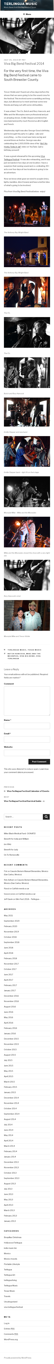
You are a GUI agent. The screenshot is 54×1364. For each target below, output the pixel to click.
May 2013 (8, 1199)
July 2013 (8, 1189)
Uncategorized (10, 1302)
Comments (11, 1334)
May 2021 (8, 915)
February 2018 (10, 958)
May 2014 (8, 1135)
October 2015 (10, 1049)
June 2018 (8, 948)
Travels (7, 1296)
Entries (9, 1329)
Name (7, 720)
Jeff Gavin (8, 899)
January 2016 (10, 1033)
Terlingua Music (20, 4)
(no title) (7, 844)
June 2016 (8, 1012)
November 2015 (11, 1044)
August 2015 (10, 1055)
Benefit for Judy (11, 849)
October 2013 (10, 1173)
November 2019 (11, 932)
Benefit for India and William (16, 839)
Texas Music (35, 650)
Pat (24, 60)
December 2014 (11, 1098)
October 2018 (10, 937)
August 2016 (10, 1007)
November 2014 (11, 1103)
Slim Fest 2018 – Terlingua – (28, 899)
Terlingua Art (9, 1275)
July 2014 (8, 1124)
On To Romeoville (11, 855)
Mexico (7, 1253)
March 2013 (9, 1210)
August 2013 (10, 1183)
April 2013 (8, 1205)
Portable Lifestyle (12, 1264)
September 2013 (11, 1178)
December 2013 (11, 1162)
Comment (9, 684)
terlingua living (10, 1280)
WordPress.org (11, 1339)
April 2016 (8, 1023)
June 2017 (8, 974)
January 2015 (10, 1092)
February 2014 (10, 1151)
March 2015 (9, 1082)
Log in (6, 1323)
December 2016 (11, 996)
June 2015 (8, 1065)
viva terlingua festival (13, 1307)
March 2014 (9, 1146)
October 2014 (10, 1108)
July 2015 (8, 1060)
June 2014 (8, 1130)
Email (7, 733)
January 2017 (10, 990)
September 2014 (11, 1114)
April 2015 (8, 1076)
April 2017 (8, 980)
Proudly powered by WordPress (17, 1358)
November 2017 (11, 964)
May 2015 (8, 1071)
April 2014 (8, 1140)
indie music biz (10, 1248)
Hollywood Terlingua (13, 1243)
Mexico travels (10, 1259)
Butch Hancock (16, 654)
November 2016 (11, 1001)
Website (8, 747)
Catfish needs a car (20, 888)
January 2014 (10, 1157)
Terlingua (8, 1269)
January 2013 (10, 1221)
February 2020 (10, 926)
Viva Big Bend (27, 656)
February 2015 (10, 1087)
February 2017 (10, 985)
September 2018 (11, 942)
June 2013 (8, 1194)
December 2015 (11, 1039)
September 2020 (12, 921)
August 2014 (10, 1119)
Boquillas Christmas (12, 1237)
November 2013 (11, 1167)
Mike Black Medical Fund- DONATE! (20, 833)
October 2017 (10, 969)
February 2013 (10, 1216)
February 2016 (10, 1028)
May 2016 (8, 1017)
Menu (28, 14)
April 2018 (8, 953)
